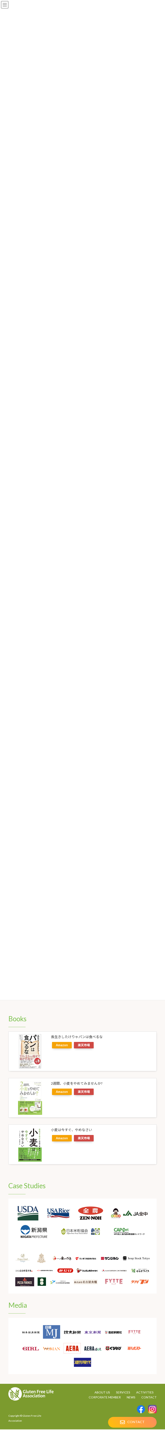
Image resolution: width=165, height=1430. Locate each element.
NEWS (131, 1397)
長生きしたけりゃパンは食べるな (77, 1037)
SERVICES (123, 1392)
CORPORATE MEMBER (105, 1397)
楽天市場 (84, 1045)
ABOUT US (102, 1392)
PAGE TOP (156, 1405)
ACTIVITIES (145, 1392)
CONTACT (149, 1397)
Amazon (62, 1045)
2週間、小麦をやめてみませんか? (76, 1083)
